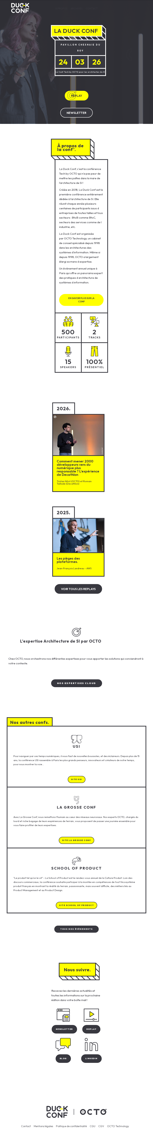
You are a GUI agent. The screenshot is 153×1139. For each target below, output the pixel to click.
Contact (26, 1126)
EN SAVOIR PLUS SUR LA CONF (81, 300)
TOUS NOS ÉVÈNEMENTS (76, 929)
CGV (101, 1126)
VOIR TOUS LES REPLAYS (78, 589)
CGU (92, 1126)
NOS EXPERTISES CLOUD (76, 683)
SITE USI (76, 779)
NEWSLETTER (76, 113)
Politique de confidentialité (71, 1126)
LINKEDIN (91, 1058)
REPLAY (76, 96)
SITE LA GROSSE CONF (76, 840)
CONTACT (92, 8)
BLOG (63, 1058)
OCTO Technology (118, 1126)
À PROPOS (61, 8)
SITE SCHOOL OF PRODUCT (76, 905)
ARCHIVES (77, 8)
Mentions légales (43, 1126)
